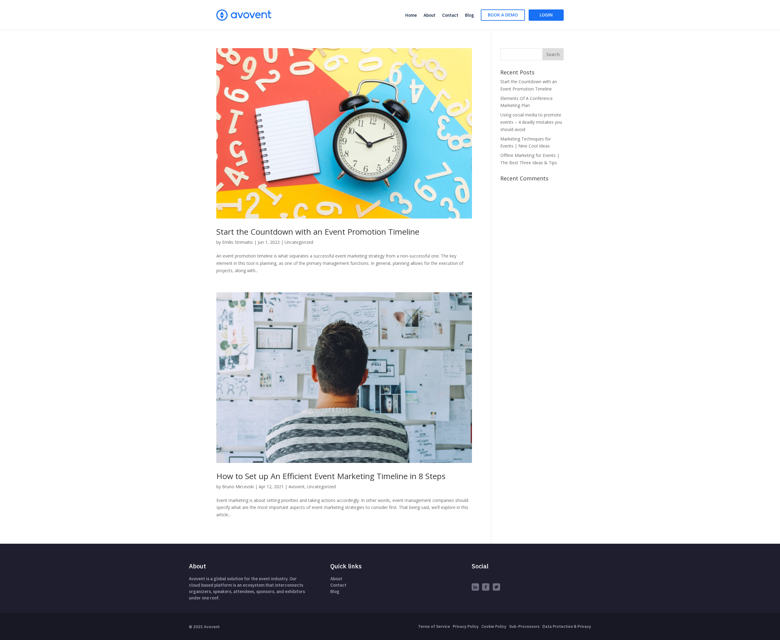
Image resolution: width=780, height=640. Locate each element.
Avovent (297, 486)
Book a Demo (503, 15)
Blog (469, 15)
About (429, 15)
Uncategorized (299, 242)
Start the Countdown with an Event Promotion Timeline (317, 231)
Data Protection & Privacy (566, 626)
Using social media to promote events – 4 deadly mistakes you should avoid (531, 122)
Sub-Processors (524, 626)
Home (411, 15)
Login (546, 15)
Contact (450, 15)
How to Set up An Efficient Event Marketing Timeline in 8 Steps (330, 476)
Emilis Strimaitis (237, 242)
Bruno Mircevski (238, 486)
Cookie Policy (493, 626)
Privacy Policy (466, 626)
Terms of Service (434, 626)
